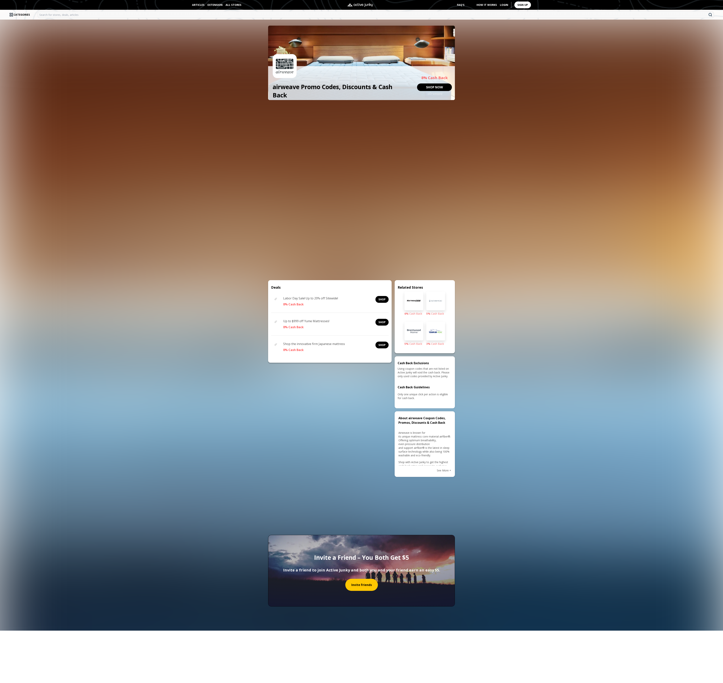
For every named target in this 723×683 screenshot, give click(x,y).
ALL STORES (233, 5)
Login (504, 5)
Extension (215, 5)
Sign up (522, 5)
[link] (434, 87)
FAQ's (460, 5)
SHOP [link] (382, 299)
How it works (487, 5)
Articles (198, 5)
